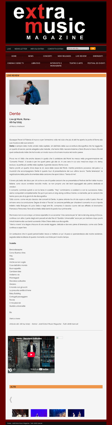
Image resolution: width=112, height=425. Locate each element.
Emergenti (98, 56)
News (30, 56)
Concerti (47, 56)
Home (14, 56)
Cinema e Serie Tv (15, 63)
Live (9, 49)
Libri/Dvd (36, 63)
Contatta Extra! (55, 49)
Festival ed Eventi (96, 63)
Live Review (81, 56)
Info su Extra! (37, 49)
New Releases (64, 56)
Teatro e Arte (76, 63)
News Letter (21, 49)
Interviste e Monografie (56, 64)
